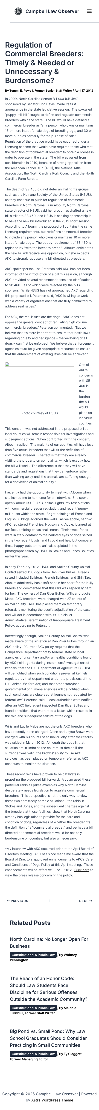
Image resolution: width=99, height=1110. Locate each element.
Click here (81, 870)
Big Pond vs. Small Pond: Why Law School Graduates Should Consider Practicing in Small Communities (48, 1038)
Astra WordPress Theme (52, 1100)
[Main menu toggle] (89, 11)
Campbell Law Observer (52, 11)
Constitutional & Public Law (33, 955)
